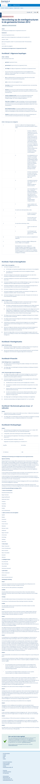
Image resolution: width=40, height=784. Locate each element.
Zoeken (10, 5)
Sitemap (4, 765)
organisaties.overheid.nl (26, 742)
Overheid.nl (4, 5)
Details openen (1, 15)
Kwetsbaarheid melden (7, 767)
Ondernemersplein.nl (7, 778)
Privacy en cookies (6, 763)
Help (4, 757)
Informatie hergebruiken (7, 761)
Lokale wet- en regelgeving (9, 8)
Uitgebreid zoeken (16, 8)
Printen (35, 12)
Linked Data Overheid (7, 771)
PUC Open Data (6, 773)
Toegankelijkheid (6, 764)
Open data (5, 770)
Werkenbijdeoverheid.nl (7, 780)
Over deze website (6, 753)
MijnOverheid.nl (6, 776)
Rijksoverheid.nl (6, 777)
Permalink (29, 12)
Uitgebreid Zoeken (16, 5)
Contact (4, 754)
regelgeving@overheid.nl (12, 745)
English (4, 756)
